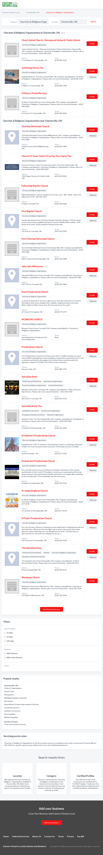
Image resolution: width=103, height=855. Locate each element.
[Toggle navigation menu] (99, 4)
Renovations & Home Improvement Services (21, 704)
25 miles (10, 633)
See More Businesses (51, 609)
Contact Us (49, 836)
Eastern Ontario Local (10, 12)
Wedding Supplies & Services (15, 698)
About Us (36, 836)
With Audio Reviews (15, 657)
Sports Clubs (9, 691)
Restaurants (9, 695)
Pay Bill (80, 836)
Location (55, 22)
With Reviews (12, 653)
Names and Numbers (36, 846)
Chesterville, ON (32, 12)
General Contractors (12, 711)
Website (93, 77)
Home (6, 836)
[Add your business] (51, 819)
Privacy (70, 836)
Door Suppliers (10, 714)
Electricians (8, 701)
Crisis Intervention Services (15, 724)
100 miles (10, 641)
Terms (61, 836)
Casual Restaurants (12, 708)
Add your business (51, 823)
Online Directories (20, 836)
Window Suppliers (11, 717)
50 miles (10, 637)
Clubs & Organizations (13, 688)
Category (13, 22)
